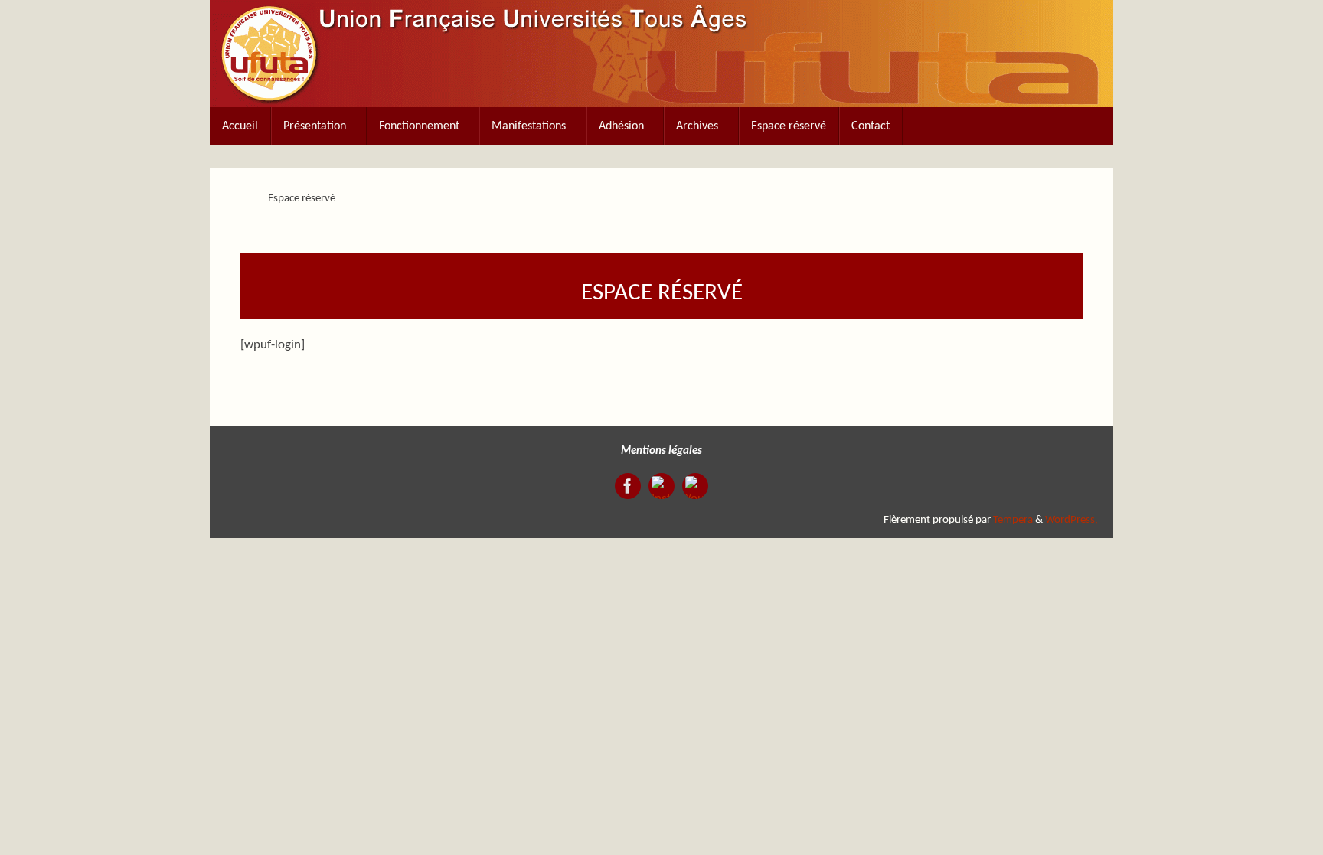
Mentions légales (661, 451)
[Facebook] (628, 486)
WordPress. (1071, 520)
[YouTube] (695, 486)
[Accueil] (241, 198)
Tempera (1013, 520)
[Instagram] (661, 486)
